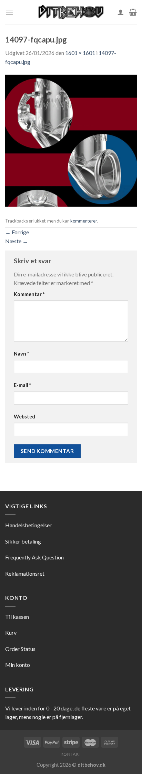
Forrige (17, 232)
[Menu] (9, 11)
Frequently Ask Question (34, 557)
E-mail (22, 385)
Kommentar (29, 294)
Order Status (20, 648)
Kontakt (71, 754)
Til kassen (17, 616)
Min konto (17, 664)
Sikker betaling (23, 541)
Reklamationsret (24, 573)
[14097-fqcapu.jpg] (71, 139)
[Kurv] (133, 12)
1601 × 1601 (80, 52)
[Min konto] (120, 12)
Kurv (11, 632)
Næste (16, 241)
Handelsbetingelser (28, 525)
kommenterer (83, 221)
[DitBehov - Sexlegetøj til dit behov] (71, 12)
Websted (24, 416)
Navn (21, 354)
